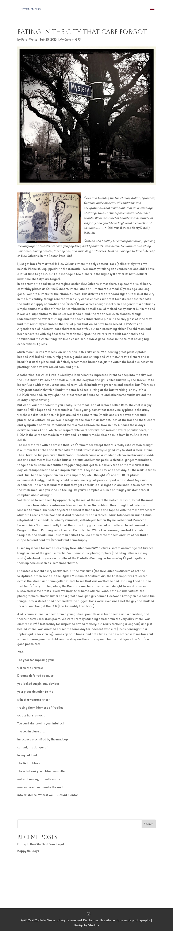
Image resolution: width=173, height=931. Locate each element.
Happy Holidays (28, 851)
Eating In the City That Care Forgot (40, 844)
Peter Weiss (29, 39)
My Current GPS (70, 39)
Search (148, 824)
